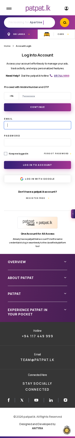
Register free (35, 198)
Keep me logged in (18, 153)
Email (8, 118)
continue (37, 106)
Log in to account (37, 164)
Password (12, 135)
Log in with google (40, 178)
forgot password (56, 153)
